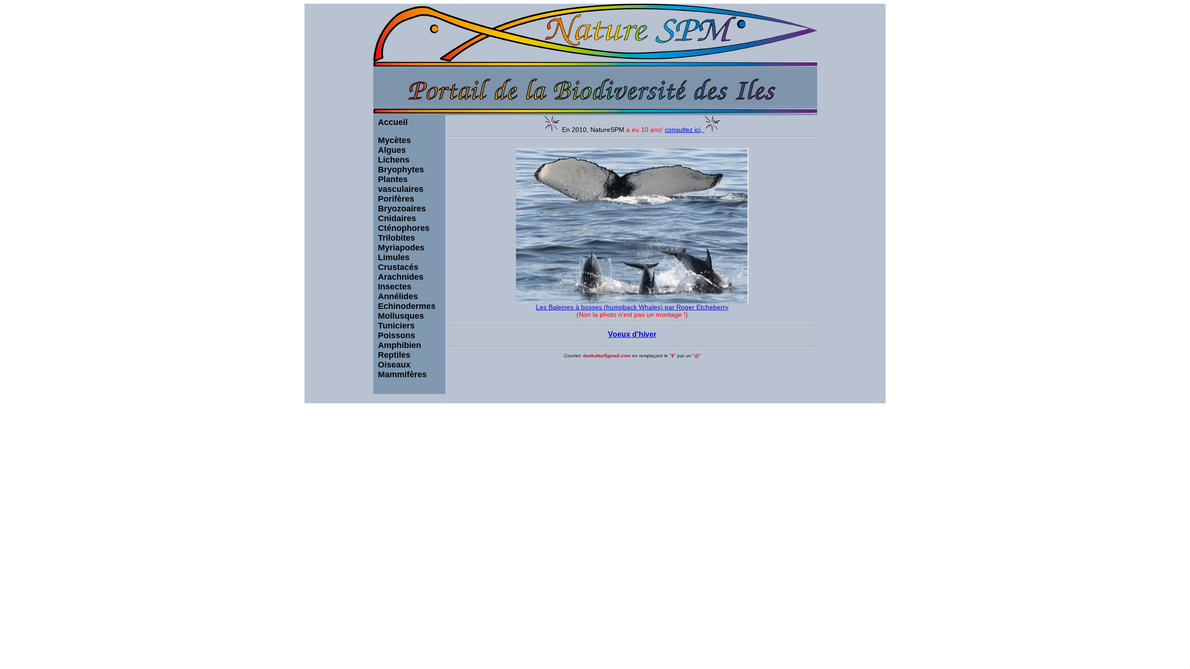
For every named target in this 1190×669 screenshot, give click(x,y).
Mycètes (394, 140)
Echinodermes (407, 306)
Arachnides (400, 277)
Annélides (398, 296)
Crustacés (398, 267)
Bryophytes (401, 169)
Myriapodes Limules (401, 252)
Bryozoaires (402, 208)
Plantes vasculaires (400, 184)
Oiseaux (394, 364)
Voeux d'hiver (632, 334)
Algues (392, 150)
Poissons (396, 335)
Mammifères (402, 374)
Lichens (394, 159)
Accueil (393, 122)
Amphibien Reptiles (399, 350)
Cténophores (404, 228)
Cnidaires (397, 218)
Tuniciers (396, 325)
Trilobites (396, 238)
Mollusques (401, 316)
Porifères (396, 198)
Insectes (394, 286)
